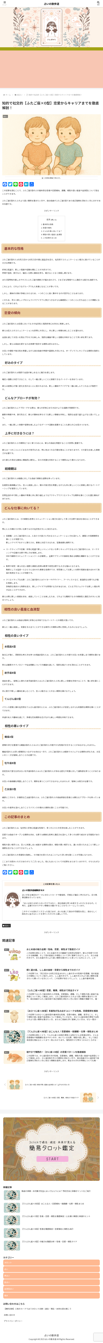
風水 (6, 1295)
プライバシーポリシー (13, 1321)
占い (6, 1269)
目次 (48, 219)
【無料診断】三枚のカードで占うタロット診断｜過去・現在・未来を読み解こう (37, 1308)
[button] (95, 739)
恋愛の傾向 (47, 227)
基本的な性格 (48, 224)
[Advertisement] (51, 69)
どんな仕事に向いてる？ (52, 231)
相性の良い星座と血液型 (52, 234)
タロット (8, 1262)
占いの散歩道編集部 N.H (33, 890)
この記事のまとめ (50, 237)
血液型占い (9, 1288)
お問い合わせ (9, 1315)
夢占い (7, 1275)
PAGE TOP (98, 1300)
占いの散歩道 (51, 3)
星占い (7, 925)
